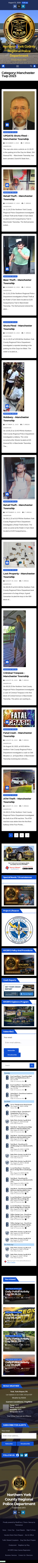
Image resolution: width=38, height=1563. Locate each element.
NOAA (23, 1398)
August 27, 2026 (13, 1297)
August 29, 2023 (11, 581)
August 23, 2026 (13, 1345)
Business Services (11, 1555)
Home (4, 1530)
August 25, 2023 (11, 806)
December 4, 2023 (12, 143)
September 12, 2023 (13, 512)
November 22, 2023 (12, 287)
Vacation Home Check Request (13, 1535)
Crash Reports (20, 1530)
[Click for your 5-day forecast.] (5, 1407)
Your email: (8, 1037)
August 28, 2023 (11, 740)
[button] (31, 66)
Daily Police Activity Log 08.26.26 (17, 1293)
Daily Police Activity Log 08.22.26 (17, 1340)
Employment (12, 1545)
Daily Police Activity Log (13, 1288)
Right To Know (31, 1530)
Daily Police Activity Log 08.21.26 (17, 1363)
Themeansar (19, 1525)
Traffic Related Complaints (10, 1540)
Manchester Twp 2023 (10, 132)
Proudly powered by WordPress (13, 1522)
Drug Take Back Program (28, 1540)
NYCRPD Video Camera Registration (19, 1550)
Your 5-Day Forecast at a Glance (19, 1416)
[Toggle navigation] (17, 66)
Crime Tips (11, 1530)
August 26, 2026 (13, 1321)
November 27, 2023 (12, 203)
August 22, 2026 (13, 1368)
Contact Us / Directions (25, 1555)
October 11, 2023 (12, 424)
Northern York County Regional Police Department (19, 51)
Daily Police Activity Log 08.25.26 (17, 1316)
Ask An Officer (29, 1535)
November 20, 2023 (12, 333)
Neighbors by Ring (23, 1545)
